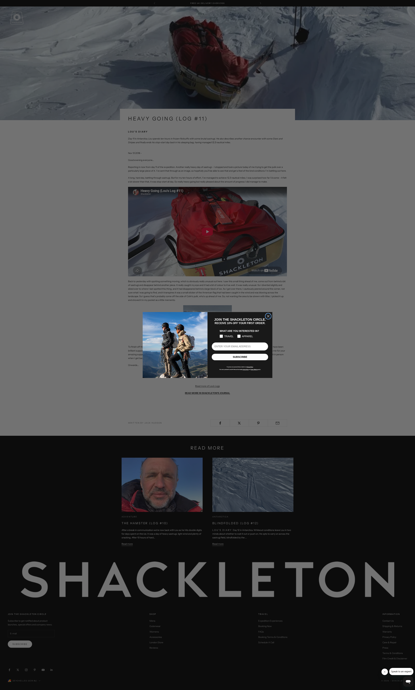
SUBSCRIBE (240, 357)
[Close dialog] (268, 316)
